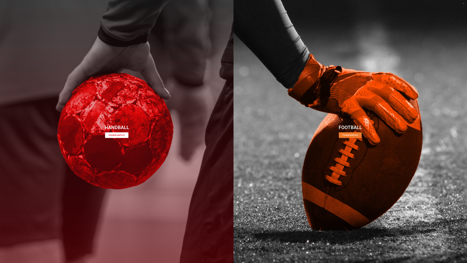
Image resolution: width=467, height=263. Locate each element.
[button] (464, 3)
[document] (233, 131)
